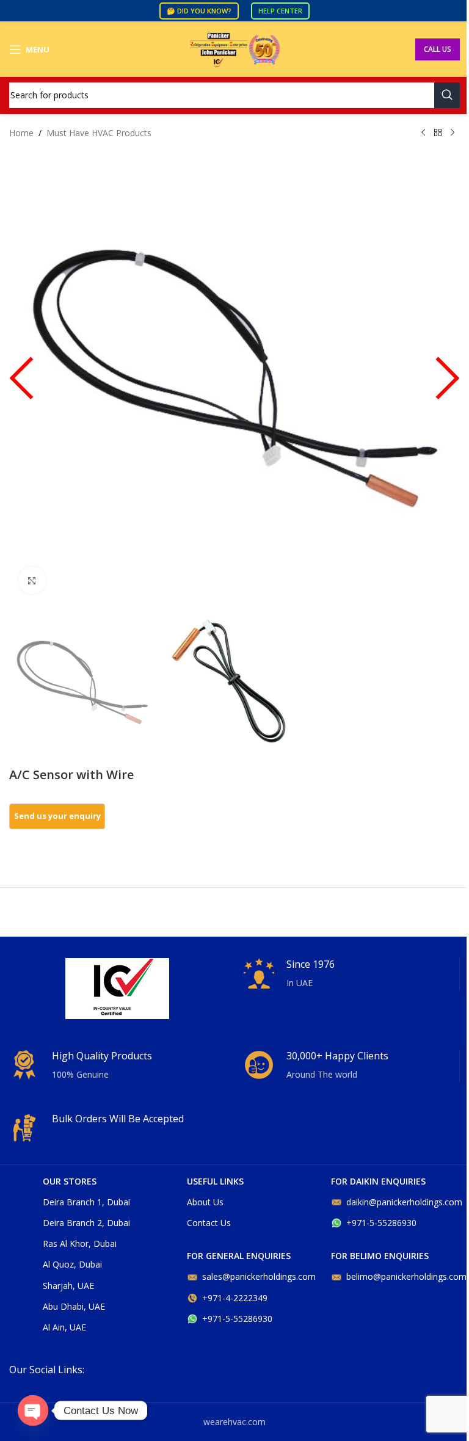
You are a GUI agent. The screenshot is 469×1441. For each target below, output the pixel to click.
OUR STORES (69, 1181)
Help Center (280, 10)
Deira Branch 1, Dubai (86, 1202)
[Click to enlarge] (32, 580)
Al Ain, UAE (64, 1327)
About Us (205, 1202)
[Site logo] (234, 48)
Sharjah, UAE (68, 1285)
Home (21, 133)
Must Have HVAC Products (98, 133)
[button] (21, 384)
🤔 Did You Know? (199, 10)
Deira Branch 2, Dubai (86, 1223)
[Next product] (452, 133)
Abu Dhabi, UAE (74, 1306)
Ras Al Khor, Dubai (80, 1243)
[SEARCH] (447, 95)
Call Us (437, 49)
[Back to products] (438, 133)
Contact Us (209, 1223)
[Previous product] (423, 133)
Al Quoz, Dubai (72, 1264)
